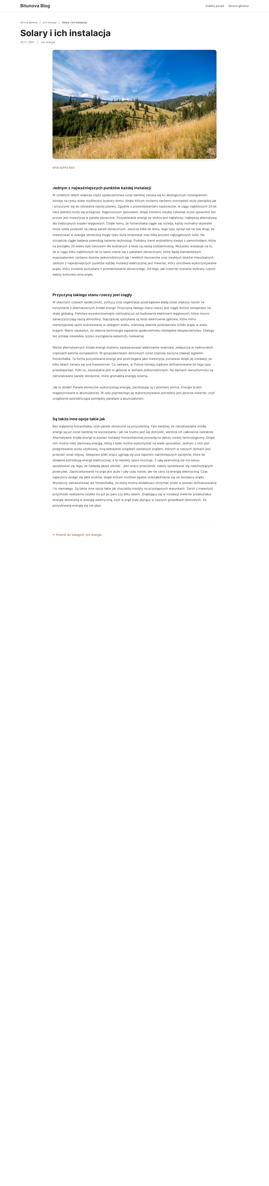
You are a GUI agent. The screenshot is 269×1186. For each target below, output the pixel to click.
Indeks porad (215, 6)
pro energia (50, 22)
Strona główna (238, 6)
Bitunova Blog (35, 5)
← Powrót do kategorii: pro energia (77, 535)
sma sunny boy (63, 167)
